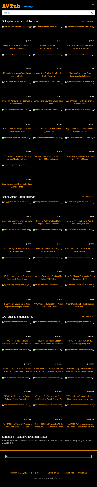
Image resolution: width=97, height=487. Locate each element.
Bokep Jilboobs (37, 472)
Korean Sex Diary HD (18, 472)
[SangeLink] (18, 6)
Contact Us (82, 472)
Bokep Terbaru (53, 472)
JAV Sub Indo (68, 472)
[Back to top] (90, 479)
